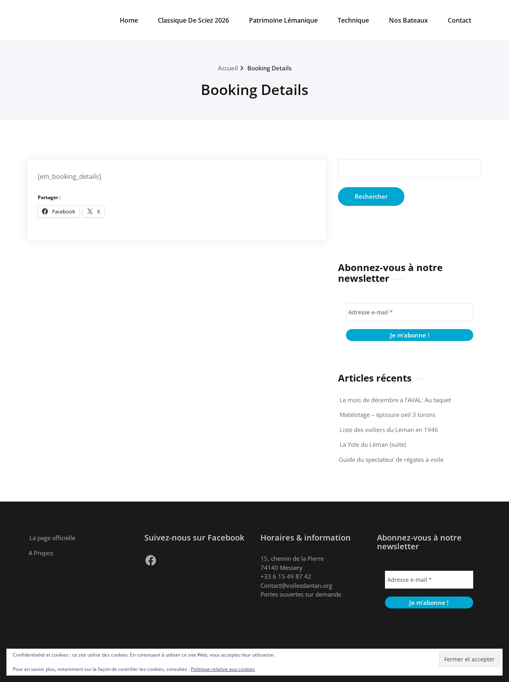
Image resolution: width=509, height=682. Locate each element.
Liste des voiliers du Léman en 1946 (389, 430)
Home (129, 20)
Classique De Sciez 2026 (193, 20)
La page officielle (52, 538)
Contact (459, 20)
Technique (353, 20)
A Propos (41, 553)
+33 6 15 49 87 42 (285, 576)
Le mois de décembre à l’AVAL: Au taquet (395, 400)
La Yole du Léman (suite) (373, 444)
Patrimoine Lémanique (283, 20)
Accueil (228, 68)
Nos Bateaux (408, 20)
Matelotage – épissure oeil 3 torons (387, 414)
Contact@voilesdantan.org (296, 585)
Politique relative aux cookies (223, 669)
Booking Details (269, 68)
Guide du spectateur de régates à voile (391, 459)
